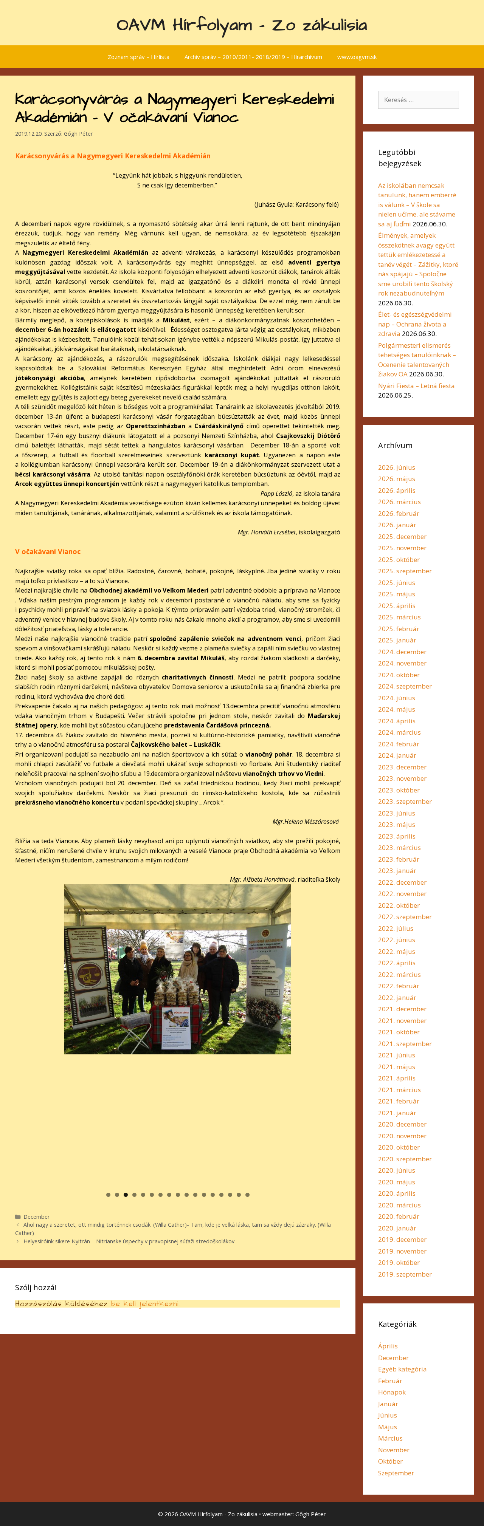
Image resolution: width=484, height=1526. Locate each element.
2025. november (402, 547)
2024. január (397, 755)
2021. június (396, 1055)
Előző (51, 1033)
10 (187, 1195)
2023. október (399, 790)
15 (230, 1195)
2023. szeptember (405, 801)
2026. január (397, 524)
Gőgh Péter (310, 1514)
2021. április (397, 1078)
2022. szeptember (405, 916)
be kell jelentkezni (145, 1303)
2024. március (399, 732)
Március (390, 1438)
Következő (304, 1033)
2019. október (399, 1262)
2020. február (398, 1216)
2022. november (402, 893)
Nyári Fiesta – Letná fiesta (416, 385)
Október (390, 1461)
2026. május (396, 478)
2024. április (397, 721)
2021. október (399, 1032)
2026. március (399, 501)
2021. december (402, 1008)
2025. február (398, 628)
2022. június (396, 939)
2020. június (396, 1170)
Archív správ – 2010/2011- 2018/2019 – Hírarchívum (253, 56)
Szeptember (396, 1473)
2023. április (397, 836)
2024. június (396, 697)
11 (195, 1195)
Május (387, 1426)
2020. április (397, 1193)
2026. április (397, 490)
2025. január (397, 640)
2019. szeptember (405, 1274)
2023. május (396, 824)
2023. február (398, 859)
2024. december (402, 651)
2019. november (402, 1251)
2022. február (398, 985)
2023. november (402, 778)
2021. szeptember (405, 1043)
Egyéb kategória (402, 1369)
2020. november (402, 1135)
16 (239, 1195)
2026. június (396, 467)
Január (388, 1403)
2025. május (396, 594)
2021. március (399, 1089)
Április (388, 1346)
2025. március (399, 617)
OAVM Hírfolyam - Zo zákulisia (242, 25)
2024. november (402, 663)
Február (390, 1380)
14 (221, 1195)
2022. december (402, 882)
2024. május (396, 709)
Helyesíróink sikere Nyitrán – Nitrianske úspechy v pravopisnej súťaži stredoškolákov (128, 1241)
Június (387, 1415)
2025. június (396, 582)
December (36, 1216)
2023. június (396, 813)
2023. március (399, 847)
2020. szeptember (405, 1159)
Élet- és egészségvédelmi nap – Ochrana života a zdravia (415, 324)
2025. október (399, 559)
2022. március (399, 974)
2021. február (398, 1101)
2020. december (402, 1124)
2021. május (396, 1066)
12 (204, 1195)
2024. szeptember (405, 686)
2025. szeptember (405, 570)
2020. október (399, 1147)
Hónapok (392, 1392)
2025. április (397, 605)
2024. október (399, 674)
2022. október (399, 905)
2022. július (395, 928)
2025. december (402, 536)
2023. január (397, 870)
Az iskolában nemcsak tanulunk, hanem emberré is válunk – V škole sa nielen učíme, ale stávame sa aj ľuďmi (417, 204)
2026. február (398, 513)
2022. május (396, 951)
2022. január (397, 997)
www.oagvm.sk (357, 56)
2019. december (402, 1239)
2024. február (398, 744)
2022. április (397, 962)
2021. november (402, 1020)
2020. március (399, 1205)
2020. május (396, 1182)
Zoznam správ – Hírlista (138, 56)
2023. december (402, 767)
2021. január (397, 1112)
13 (213, 1195)
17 (247, 1195)
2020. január (397, 1228)
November (394, 1450)
